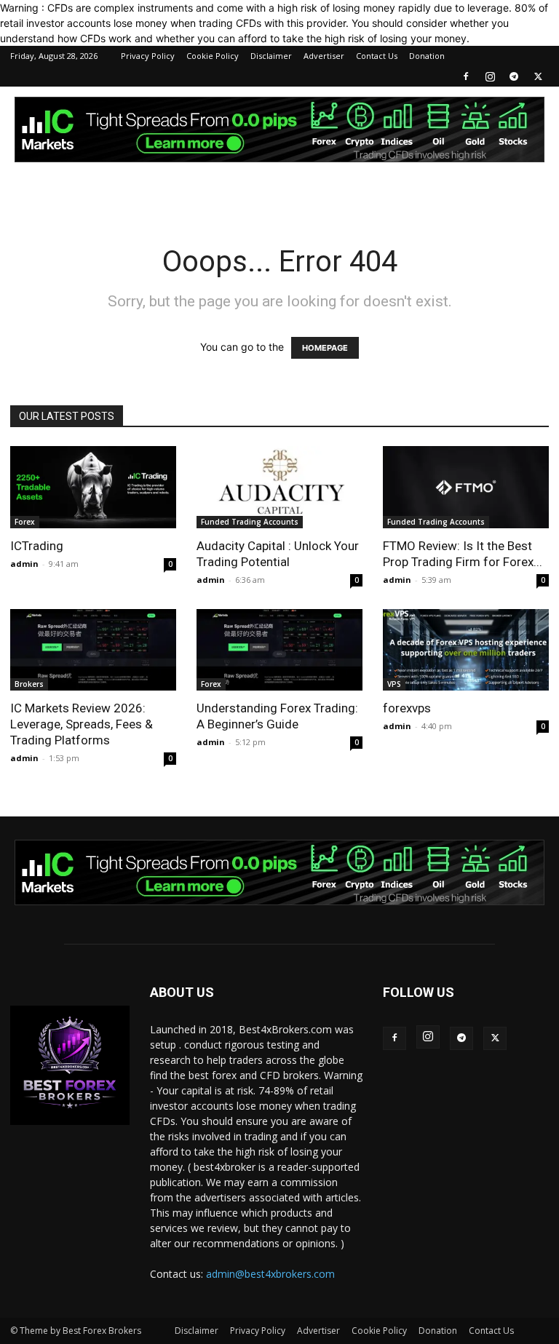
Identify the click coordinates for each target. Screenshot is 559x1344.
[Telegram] (514, 76)
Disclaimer (271, 55)
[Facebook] (466, 76)
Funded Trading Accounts (249, 522)
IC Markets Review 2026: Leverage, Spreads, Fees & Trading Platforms (81, 724)
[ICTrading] (93, 487)
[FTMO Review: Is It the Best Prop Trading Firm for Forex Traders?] (466, 487)
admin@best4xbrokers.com (270, 1274)
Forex (25, 522)
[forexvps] (466, 650)
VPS (394, 684)
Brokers (29, 684)
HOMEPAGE (325, 348)
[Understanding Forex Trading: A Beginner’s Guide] (279, 650)
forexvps (407, 708)
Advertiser (324, 55)
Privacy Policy (148, 55)
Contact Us (376, 55)
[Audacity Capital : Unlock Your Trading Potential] (279, 487)
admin (24, 563)
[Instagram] (490, 76)
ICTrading (36, 545)
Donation (427, 55)
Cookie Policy (212, 55)
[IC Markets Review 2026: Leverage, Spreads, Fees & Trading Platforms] (93, 650)
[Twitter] (538, 76)
